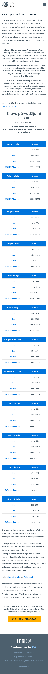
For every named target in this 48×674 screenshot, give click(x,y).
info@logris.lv (28, 656)
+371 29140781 (28, 652)
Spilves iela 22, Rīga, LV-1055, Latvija (28, 660)
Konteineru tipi (14, 577)
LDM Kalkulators (9, 106)
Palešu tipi (28, 577)
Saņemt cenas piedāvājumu (24, 619)
